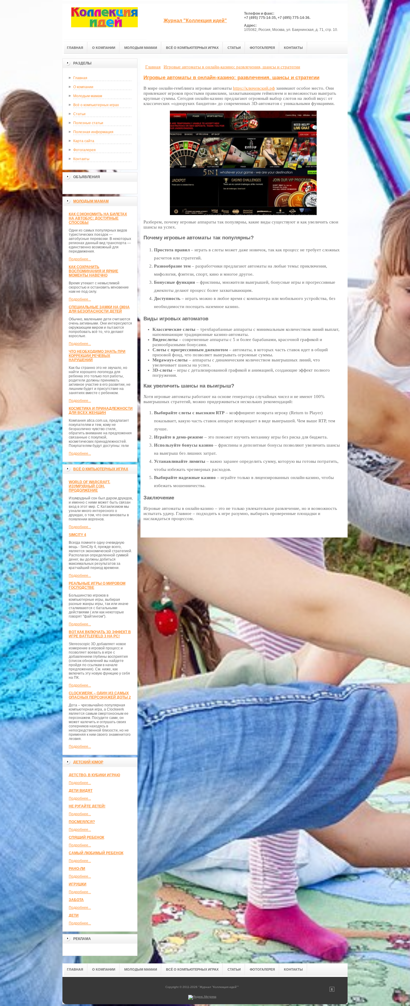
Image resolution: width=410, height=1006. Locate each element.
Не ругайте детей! (87, 806)
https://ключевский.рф (254, 88)
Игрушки (77, 884)
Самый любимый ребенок (96, 853)
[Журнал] (104, 21)
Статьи (79, 114)
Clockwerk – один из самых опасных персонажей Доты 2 (100, 695)
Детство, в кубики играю (94, 775)
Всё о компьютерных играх (96, 105)
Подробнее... (80, 259)
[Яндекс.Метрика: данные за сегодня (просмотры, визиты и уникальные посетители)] (202, 997)
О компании (83, 87)
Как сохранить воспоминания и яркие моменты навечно (93, 271)
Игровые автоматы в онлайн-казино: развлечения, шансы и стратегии (231, 77)
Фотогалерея (84, 150)
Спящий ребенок (86, 837)
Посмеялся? (82, 822)
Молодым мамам (87, 96)
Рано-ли (77, 869)
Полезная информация (93, 132)
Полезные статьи (88, 123)
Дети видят (80, 791)
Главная (80, 78)
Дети (74, 915)
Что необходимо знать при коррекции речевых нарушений (97, 355)
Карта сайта (83, 141)
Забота (76, 900)
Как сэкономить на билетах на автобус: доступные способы (98, 218)
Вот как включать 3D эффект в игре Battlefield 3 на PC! (100, 634)
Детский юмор (88, 762)
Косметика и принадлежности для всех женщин (101, 410)
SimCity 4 (77, 535)
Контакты (81, 159)
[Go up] (332, 990)
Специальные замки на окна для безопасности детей (99, 309)
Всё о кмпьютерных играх (100, 469)
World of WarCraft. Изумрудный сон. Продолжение (89, 486)
